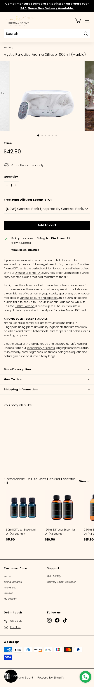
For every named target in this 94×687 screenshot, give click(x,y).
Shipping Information (21, 389)
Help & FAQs (54, 576)
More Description (17, 369)
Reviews (8, 593)
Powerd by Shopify (50, 677)
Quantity (11, 177)
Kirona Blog (10, 587)
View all (84, 481)
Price (8, 143)
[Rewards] (10, 676)
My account (10, 598)
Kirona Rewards (13, 582)
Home (7, 47)
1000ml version (25, 306)
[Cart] (78, 20)
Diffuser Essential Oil (28, 273)
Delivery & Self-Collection (61, 582)
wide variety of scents (41, 348)
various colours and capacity (39, 298)
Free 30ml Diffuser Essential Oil (28, 200)
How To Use (12, 379)
